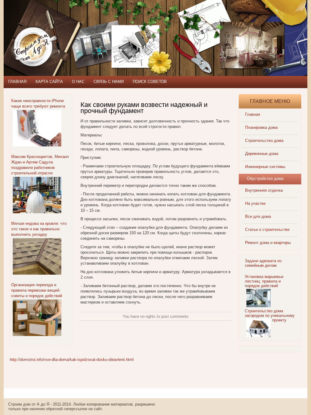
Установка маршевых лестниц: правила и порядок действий (264, 281)
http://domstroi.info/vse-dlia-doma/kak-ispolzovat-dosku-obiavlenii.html (72, 359)
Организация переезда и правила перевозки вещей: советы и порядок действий (36, 290)
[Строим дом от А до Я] (69, 27)
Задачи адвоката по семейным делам (263, 263)
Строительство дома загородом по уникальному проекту (270, 315)
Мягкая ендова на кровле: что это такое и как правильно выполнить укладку (39, 229)
